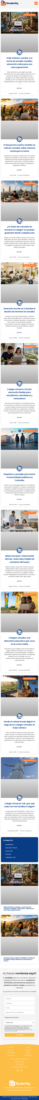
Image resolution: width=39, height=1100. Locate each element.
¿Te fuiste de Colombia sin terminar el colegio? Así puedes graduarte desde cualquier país (20, 229)
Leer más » (19, 88)
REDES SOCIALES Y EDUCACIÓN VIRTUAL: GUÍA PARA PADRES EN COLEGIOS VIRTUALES (19, 559)
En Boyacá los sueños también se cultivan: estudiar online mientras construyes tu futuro (19, 148)
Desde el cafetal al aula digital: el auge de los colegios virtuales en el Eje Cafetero (19, 724)
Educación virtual (11, 848)
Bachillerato (9, 844)
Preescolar (9, 851)
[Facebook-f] (21, 1070)
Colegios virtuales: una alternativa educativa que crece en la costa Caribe (19, 640)
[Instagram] (18, 1070)
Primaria (8, 854)
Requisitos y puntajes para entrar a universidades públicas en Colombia (19, 477)
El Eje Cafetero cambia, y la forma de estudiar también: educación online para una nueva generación (19, 908)
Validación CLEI (10, 857)
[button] (36, 3)
